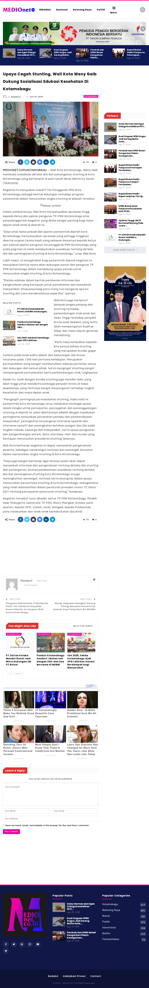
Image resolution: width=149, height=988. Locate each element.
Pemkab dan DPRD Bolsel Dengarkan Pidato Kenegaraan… (132, 153)
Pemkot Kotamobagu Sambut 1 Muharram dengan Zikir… (32, 325)
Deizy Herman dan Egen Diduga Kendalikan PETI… (26, 52)
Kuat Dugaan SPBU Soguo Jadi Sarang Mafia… (63, 52)
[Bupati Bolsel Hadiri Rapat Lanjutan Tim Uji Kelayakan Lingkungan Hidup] (110, 197)
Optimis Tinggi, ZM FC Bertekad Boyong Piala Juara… (131, 223)
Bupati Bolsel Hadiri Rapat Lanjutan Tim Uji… (131, 195)
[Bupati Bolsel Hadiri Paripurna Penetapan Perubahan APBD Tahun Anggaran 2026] (119, 53)
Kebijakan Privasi (74, 976)
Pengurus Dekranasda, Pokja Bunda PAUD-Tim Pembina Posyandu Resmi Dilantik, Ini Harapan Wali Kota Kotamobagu (27, 608)
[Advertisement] (50, 549)
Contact (95, 976)
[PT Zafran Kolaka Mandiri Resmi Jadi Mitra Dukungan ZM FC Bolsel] (9, 312)
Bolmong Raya (82, 9)
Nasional (62, 9)
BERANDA (45, 9)
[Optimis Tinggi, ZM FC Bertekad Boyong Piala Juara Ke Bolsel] (110, 223)
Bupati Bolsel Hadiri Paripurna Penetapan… (135, 52)
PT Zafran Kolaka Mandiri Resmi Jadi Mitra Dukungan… (32, 310)
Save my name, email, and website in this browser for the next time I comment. (47, 825)
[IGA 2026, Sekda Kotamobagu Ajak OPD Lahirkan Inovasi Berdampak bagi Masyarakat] (9, 341)
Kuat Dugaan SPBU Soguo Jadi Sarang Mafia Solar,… (132, 139)
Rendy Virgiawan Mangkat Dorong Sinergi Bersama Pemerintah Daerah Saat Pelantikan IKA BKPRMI (74, 606)
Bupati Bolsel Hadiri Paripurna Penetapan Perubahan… (130, 168)
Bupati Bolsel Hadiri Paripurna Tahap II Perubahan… (129, 182)
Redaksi (53, 976)
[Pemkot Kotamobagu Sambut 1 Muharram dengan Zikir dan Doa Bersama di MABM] (9, 325)
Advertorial (109, 927)
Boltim (106, 933)
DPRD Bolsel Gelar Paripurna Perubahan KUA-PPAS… (130, 209)
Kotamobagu (90, 96)
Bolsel (106, 916)
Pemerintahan (110, 939)
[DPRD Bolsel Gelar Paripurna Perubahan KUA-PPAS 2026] (110, 209)
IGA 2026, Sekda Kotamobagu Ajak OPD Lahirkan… (33, 339)
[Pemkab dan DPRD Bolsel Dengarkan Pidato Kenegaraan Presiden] (82, 53)
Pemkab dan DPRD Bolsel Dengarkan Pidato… (97, 53)
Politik (101, 9)
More (113, 12)
